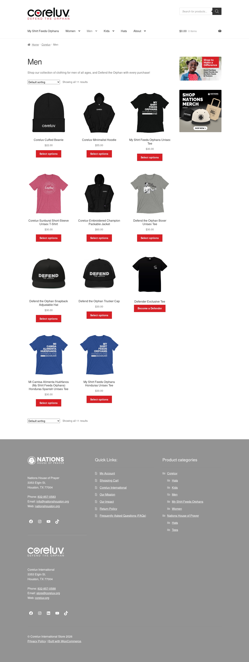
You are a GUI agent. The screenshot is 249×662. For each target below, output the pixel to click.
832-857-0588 (47, 588)
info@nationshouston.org (52, 501)
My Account (107, 473)
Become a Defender (150, 308)
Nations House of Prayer (183, 515)
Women (70, 31)
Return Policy (108, 509)
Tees (175, 530)
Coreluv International (113, 487)
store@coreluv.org (48, 593)
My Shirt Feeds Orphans (43, 31)
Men (89, 31)
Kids (107, 31)
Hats (124, 31)
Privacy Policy (37, 641)
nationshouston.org (47, 506)
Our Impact (107, 501)
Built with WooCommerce (64, 641)
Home (35, 44)
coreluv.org (42, 598)
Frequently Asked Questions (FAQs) (123, 515)
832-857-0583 (47, 496)
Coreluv (46, 44)
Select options (49, 153)
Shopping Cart (109, 480)
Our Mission (107, 494)
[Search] (216, 11)
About (137, 31)
